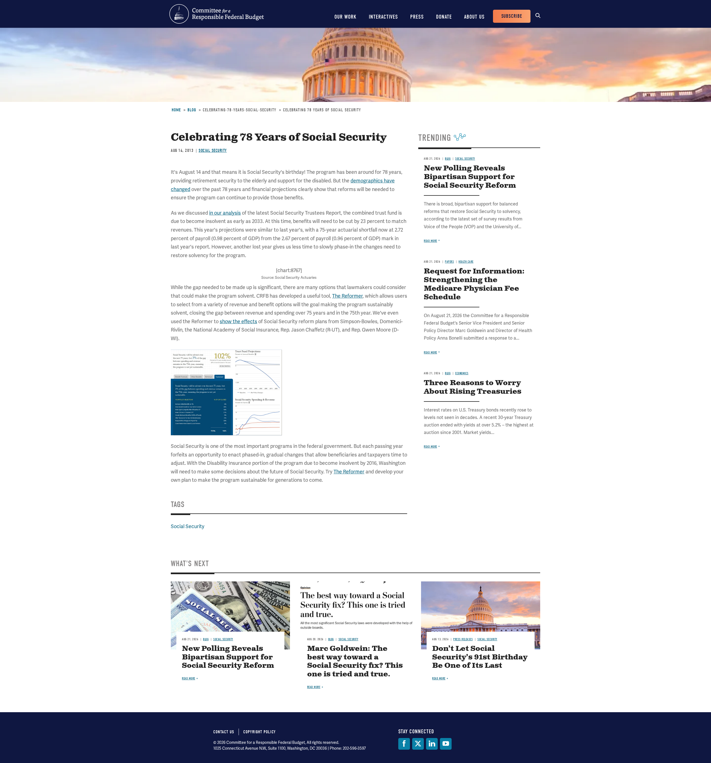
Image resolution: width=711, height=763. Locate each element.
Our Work (345, 17)
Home (176, 109)
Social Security (213, 150)
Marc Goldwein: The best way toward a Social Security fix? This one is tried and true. (355, 661)
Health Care (466, 261)
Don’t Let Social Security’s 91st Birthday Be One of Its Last (479, 657)
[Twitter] (418, 744)
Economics (462, 373)
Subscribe (511, 16)
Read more (430, 241)
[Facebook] (404, 744)
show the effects (238, 321)
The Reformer (347, 296)
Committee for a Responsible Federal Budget (216, 14)
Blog (191, 109)
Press (417, 17)
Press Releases (463, 639)
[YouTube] (446, 744)
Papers (449, 261)
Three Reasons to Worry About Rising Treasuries (472, 387)
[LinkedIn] (432, 744)
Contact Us (223, 731)
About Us (474, 17)
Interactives (383, 17)
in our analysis (225, 213)
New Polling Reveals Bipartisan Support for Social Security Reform (470, 177)
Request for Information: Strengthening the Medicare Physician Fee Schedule (474, 284)
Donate (444, 17)
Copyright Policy (259, 731)
